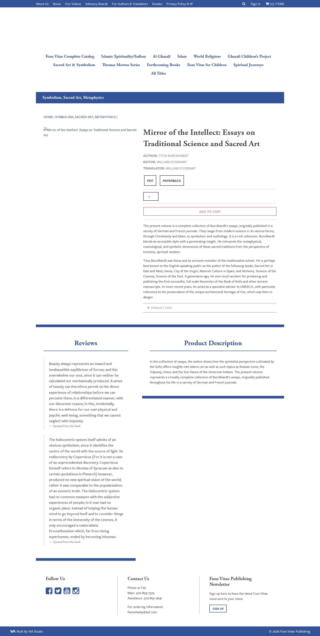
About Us (42, 3)
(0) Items (276, 3)
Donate (157, 3)
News (57, 3)
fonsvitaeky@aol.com (142, 611)
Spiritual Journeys (248, 65)
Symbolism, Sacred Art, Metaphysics (85, 116)
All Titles (158, 73)
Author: (150, 155)
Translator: (154, 168)
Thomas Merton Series (121, 65)
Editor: (149, 161)
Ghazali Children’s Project (249, 56)
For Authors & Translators (130, 3)
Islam (182, 56)
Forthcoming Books (163, 65)
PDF (150, 180)
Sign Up (218, 608)
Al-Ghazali (161, 56)
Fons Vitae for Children (206, 65)
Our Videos (73, 3)
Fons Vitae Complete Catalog (70, 56)
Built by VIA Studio (29, 631)
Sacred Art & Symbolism (74, 65)
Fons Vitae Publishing (158, 29)
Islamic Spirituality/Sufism (123, 56)
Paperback (172, 180)
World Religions (207, 56)
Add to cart (210, 211)
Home (48, 116)
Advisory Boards (96, 3)
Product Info (161, 308)
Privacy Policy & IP (180, 3)
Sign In (255, 3)
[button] (244, 3)
